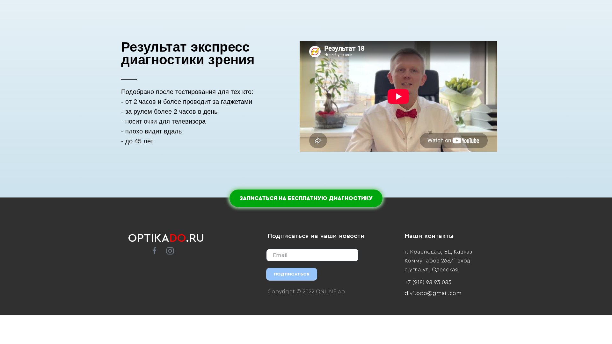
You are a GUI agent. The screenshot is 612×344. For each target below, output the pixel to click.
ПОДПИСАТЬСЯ (292, 274)
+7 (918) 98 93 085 (427, 282)
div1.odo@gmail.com (433, 293)
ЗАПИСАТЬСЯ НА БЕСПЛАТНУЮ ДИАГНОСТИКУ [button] (306, 198)
